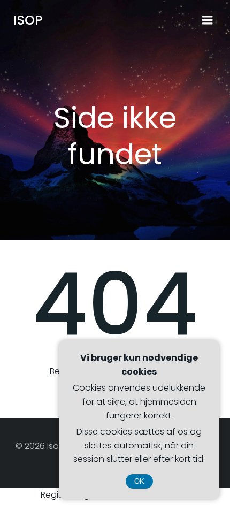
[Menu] (207, 20)
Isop (28, 20)
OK (139, 481)
